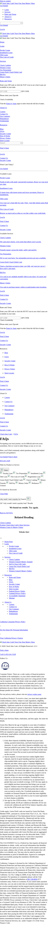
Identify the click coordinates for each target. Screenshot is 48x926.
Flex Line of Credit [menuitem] (7, 57)
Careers (11, 604)
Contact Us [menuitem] (4, 114)
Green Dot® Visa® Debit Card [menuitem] (11, 72)
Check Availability (6, 99)
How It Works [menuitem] (5, 136)
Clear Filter (4, 494)
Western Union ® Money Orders (11, 527)
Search (23, 499)
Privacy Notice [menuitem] (5, 138)
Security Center (5, 160)
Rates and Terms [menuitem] (10, 14)
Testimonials (13, 614)
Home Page (8, 542)
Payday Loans (14, 546)
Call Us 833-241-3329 (8, 654)
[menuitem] (24, 42)
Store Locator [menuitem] (5, 140)
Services (7, 557)
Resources (8, 575)
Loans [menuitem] (6, 10)
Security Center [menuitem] (5, 134)
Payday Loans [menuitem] (5, 50)
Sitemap (12, 598)
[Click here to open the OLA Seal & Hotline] (5, 670)
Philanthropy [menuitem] (4, 119)
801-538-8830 (32, 879)
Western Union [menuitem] (5, 68)
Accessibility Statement (17, 596)
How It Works (14, 587)
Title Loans (13, 551)
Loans (6, 544)
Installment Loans (15, 548)
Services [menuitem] (7, 12)
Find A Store (12, 457)
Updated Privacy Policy (17, 593)
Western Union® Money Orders (20, 571)
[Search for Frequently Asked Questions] (28, 498)
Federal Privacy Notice (17, 591)
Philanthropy (13, 611)
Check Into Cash (6, 434)
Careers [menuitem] (2, 112)
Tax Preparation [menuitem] (5, 70)
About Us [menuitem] (7, 17)
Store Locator (14, 589)
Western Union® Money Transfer (21, 562)
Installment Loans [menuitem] (6, 53)
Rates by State (11, 104)
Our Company (14, 609)
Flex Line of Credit (15, 553)
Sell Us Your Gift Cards (17, 564)
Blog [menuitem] (1, 129)
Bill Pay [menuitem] (3, 74)
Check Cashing (5, 523)
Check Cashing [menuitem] (5, 65)
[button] (24, 535)
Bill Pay (12, 569)
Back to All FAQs (6, 513)
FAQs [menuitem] (2, 131)
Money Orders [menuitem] (5, 77)
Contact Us (4, 158)
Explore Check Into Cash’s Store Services (14, 525)
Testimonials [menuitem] (4, 121)
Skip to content (5, 1)
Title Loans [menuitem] (4, 55)
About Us (7, 602)
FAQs (16, 434)
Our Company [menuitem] (5, 116)
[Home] (24, 3)
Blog (10, 580)
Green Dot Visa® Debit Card (19, 566)
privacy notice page (34, 694)
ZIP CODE (25, 91)
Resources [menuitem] (8, 19)
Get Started (4, 6)
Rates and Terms (15, 577)
